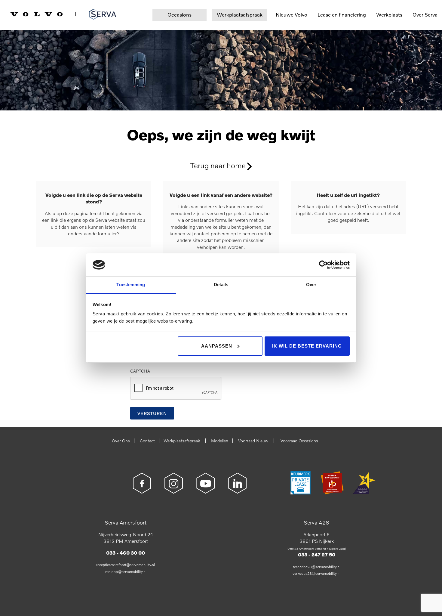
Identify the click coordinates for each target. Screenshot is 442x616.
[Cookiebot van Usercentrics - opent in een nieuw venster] (323, 264)
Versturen (152, 413)
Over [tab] (311, 284)
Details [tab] (221, 284)
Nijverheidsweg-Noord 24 (125, 534)
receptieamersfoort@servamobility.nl (125, 564)
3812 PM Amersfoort (125, 541)
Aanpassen (216, 345)
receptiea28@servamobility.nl (316, 567)
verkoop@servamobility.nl (125, 571)
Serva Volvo (24, 13)
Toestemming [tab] (130, 284)
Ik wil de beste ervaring (307, 345)
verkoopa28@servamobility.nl (316, 573)
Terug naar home (218, 165)
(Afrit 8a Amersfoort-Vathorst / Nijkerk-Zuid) (316, 548)
